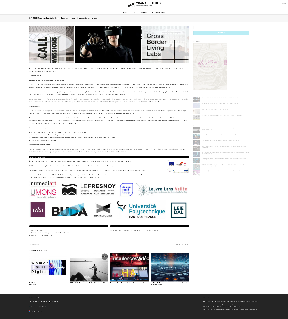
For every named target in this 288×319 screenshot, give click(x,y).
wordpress (57, 317)
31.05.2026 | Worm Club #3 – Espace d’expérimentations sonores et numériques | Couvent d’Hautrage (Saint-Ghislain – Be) (224, 159)
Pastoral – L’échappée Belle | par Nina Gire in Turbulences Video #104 (127, 282)
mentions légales (51, 317)
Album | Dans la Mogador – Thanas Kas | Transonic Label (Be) (215, 109)
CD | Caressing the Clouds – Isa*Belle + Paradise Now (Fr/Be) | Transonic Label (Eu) (220, 103)
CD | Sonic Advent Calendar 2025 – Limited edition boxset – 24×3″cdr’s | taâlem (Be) (220, 97)
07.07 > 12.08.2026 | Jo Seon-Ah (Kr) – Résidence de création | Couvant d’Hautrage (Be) (220, 140)
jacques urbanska (44, 317)
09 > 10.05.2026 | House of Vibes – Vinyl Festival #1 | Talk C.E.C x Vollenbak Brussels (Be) (221, 171)
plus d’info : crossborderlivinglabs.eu (41, 235)
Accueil (125, 12)
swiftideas (61, 317)
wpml (65, 317)
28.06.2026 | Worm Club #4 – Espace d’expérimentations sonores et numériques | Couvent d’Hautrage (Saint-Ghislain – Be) (224, 147)
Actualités (143, 12)
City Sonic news (207, 298)
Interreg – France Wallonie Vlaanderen (144, 230)
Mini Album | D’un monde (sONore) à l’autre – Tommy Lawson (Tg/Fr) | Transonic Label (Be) (222, 115)
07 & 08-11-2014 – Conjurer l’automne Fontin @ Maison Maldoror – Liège (88, 282)
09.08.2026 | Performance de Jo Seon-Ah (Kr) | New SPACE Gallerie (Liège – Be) (219, 134)
